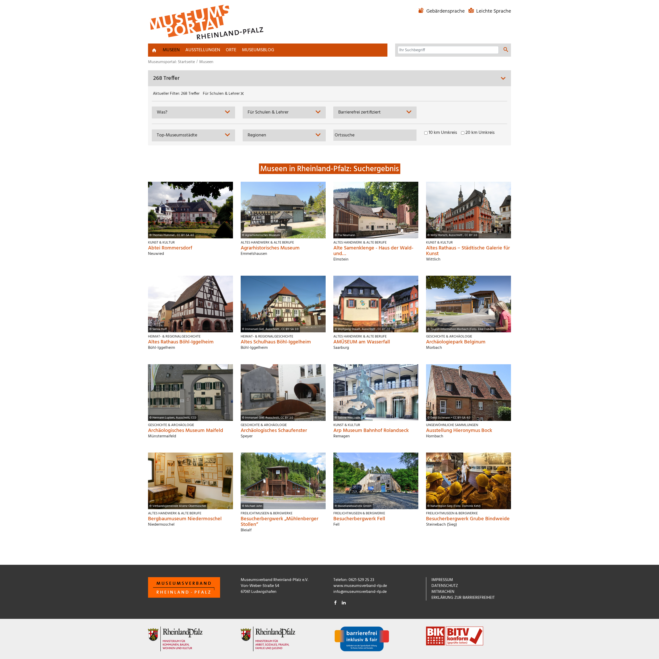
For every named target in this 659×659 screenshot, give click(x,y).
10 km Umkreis (443, 132)
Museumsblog (258, 50)
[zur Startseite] (154, 50)
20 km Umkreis (480, 132)
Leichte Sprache (493, 11)
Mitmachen (442, 591)
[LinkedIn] (344, 603)
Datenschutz (444, 586)
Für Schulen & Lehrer (222, 94)
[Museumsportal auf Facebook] (335, 603)
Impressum (442, 580)
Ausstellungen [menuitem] (202, 50)
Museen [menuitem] (171, 50)
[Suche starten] (506, 50)
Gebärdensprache (445, 11)
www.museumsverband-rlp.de (360, 586)
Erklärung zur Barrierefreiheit (463, 597)
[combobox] (193, 112)
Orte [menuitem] (231, 50)
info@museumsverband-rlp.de (360, 591)
